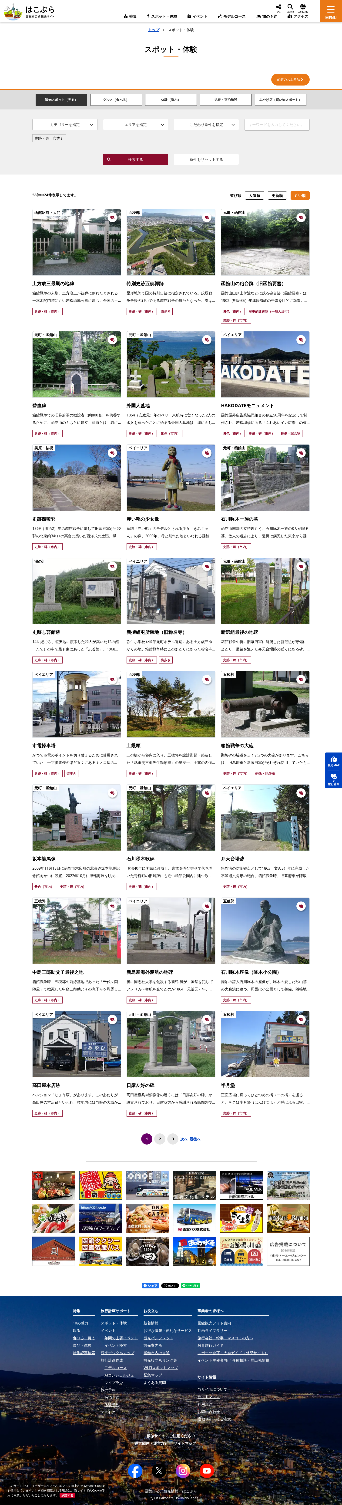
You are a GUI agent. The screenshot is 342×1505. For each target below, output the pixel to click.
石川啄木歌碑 (140, 858)
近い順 (300, 195)
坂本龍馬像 (44, 858)
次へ (184, 1139)
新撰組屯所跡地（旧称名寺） (157, 632)
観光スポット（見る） (61, 99)
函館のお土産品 (288, 79)
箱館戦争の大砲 (237, 745)
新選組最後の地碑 (239, 632)
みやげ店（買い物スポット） (280, 99)
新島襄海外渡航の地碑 (150, 972)
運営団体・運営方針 (151, 1443)
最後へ (195, 1139)
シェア (152, 1285)
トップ (153, 29)
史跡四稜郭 (44, 519)
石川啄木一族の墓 (239, 519)
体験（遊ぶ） (171, 99)
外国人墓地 (138, 405)
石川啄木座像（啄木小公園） (251, 972)
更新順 (277, 195)
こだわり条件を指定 (206, 124)
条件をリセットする (206, 159)
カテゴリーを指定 (65, 124)
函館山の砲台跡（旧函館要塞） (253, 283)
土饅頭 (134, 745)
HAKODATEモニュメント (247, 405)
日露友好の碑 (140, 1085)
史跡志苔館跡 (46, 632)
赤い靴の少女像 (143, 519)
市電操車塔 (44, 745)
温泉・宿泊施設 (226, 99)
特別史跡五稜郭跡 (145, 283)
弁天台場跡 (232, 858)
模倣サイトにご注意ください (171, 1435)
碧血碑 (39, 405)
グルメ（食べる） (116, 99)
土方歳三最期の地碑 (53, 283)
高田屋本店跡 (46, 1085)
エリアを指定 (135, 124)
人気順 (254, 195)
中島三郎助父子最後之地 (58, 972)
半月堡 (228, 1085)
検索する (135, 159)
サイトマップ (185, 1443)
